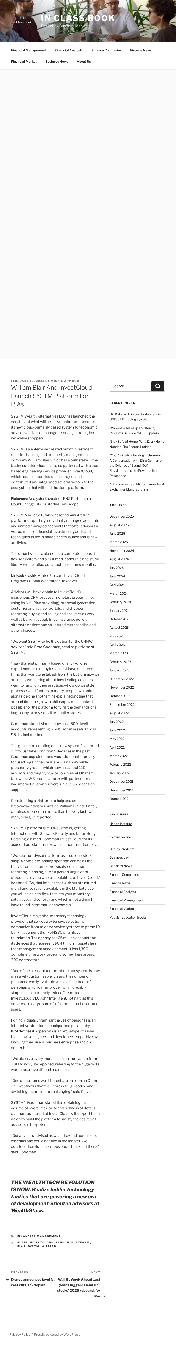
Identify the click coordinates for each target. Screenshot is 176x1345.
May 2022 (117, 739)
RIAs (21, 1246)
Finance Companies (106, 50)
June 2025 (117, 533)
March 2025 (119, 542)
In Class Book (78, 18)
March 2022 (119, 756)
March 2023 (119, 653)
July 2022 (117, 722)
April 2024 (117, 585)
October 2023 (120, 619)
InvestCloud (42, 1242)
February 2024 (120, 602)
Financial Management (28, 50)
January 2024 (120, 610)
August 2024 (119, 559)
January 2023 (120, 670)
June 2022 (117, 730)
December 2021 (121, 781)
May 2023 (117, 636)
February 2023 (120, 662)
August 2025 (119, 525)
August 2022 (119, 713)
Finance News (140, 50)
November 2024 (122, 551)
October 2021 (120, 799)
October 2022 (120, 696)
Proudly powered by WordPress (57, 1334)
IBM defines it (22, 1031)
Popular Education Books (128, 917)
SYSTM (34, 1246)
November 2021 (122, 790)
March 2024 (119, 593)
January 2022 (119, 773)
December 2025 (122, 516)
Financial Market (24, 61)
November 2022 (122, 687)
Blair (22, 1242)
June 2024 (117, 576)
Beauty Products (122, 849)
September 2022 (122, 704)
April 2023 (117, 645)
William (49, 1246)
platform (81, 1242)
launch (62, 1242)
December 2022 (122, 679)
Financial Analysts (69, 50)
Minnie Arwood (65, 381)
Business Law (120, 857)
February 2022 (120, 764)
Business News (56, 61)
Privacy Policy (20, 1334)
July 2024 (117, 568)
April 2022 (117, 747)
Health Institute (121, 824)
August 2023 (119, 627)
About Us (84, 61)
